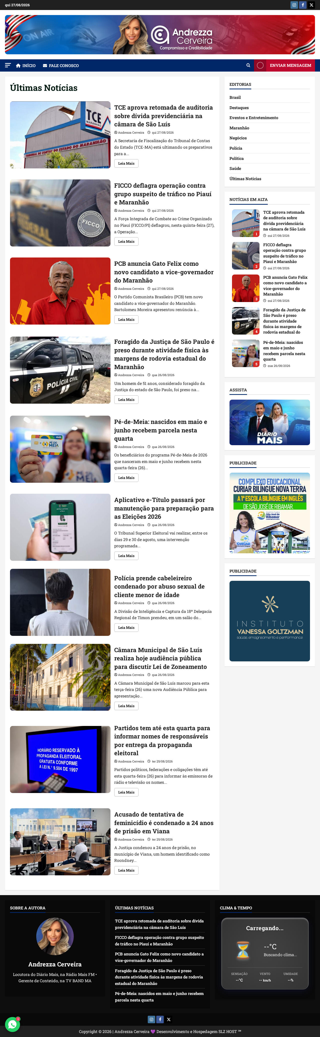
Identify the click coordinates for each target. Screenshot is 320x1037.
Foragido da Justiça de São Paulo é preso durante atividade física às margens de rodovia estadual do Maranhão (60, 370)
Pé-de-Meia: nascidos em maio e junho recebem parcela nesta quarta (60, 449)
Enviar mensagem (290, 65)
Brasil (235, 97)
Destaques (239, 107)
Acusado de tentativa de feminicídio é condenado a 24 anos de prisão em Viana (60, 841)
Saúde (235, 168)
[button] (8, 65)
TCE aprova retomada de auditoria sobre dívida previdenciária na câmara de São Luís (60, 134)
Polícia (236, 148)
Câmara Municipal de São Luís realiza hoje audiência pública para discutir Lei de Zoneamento (60, 677)
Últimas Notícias (245, 178)
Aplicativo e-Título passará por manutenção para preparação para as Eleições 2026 (60, 527)
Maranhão (239, 127)
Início (29, 65)
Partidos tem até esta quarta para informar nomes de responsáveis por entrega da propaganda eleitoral (60, 759)
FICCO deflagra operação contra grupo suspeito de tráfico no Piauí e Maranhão (60, 212)
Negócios (238, 137)
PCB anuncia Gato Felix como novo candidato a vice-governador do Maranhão (60, 291)
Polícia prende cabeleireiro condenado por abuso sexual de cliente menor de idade (60, 602)
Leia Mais (128, 164)
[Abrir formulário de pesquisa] (248, 65)
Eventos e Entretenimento (254, 117)
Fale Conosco (64, 65)
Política (237, 158)
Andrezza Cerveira (131, 132)
